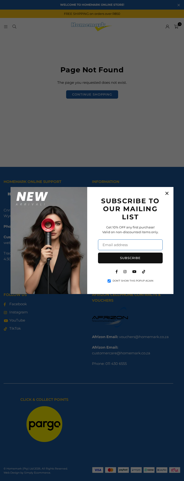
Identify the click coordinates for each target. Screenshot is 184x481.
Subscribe (130, 258)
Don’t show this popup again (133, 280)
